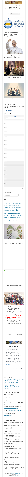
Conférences (12, 205)
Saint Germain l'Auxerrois (14, 6)
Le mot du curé (16, 213)
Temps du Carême (8, 220)
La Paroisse (14, 210)
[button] (22, 188)
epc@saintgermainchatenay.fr (11, 408)
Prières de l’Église (9, 99)
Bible (9, 203)
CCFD (12, 203)
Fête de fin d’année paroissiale (11, 382)
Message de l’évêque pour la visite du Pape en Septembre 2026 (14, 56)
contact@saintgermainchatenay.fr (15, 410)
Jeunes (9, 210)
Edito (12, 207)
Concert (6, 205)
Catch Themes (16, 475)
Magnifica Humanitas (8, 383)
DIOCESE (7, 207)
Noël (16, 215)
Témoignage (20, 220)
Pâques (19, 215)
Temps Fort (15, 220)
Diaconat (17, 205)
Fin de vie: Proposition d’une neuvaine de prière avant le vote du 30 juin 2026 (13, 34)
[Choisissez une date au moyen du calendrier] (8, 114)
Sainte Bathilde (8, 217)
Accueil (7, 13)
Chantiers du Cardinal (17, 203)
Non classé (13, 215)
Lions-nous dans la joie (9, 385)
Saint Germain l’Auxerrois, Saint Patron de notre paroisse (13, 78)
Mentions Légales (8, 415)
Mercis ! (8, 215)
